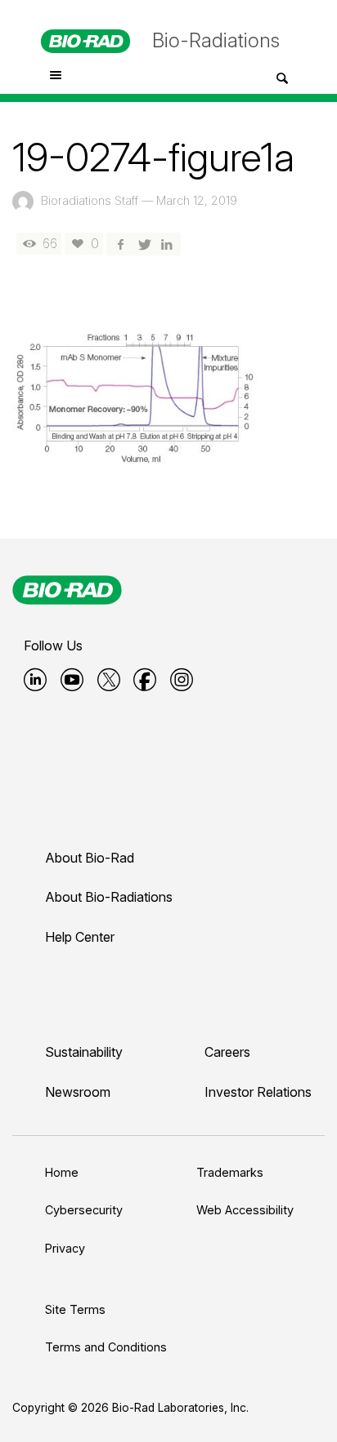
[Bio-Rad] (67, 590)
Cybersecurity (84, 1210)
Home (62, 1172)
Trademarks (229, 1172)
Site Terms (75, 1309)
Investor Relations (258, 1092)
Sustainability (84, 1052)
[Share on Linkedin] (167, 244)
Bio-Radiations (216, 40)
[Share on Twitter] (143, 244)
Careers (227, 1052)
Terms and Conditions (106, 1347)
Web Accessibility (245, 1210)
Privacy (65, 1248)
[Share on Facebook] (120, 244)
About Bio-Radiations (109, 897)
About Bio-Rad (89, 858)
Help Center (80, 937)
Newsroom (77, 1092)
